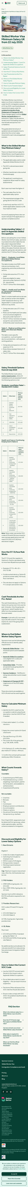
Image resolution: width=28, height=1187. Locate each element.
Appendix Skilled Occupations (13, 657)
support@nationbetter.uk (9, 1084)
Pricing (4, 1073)
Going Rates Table (9, 665)
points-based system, (9, 376)
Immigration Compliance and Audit (13, 1067)
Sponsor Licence (7, 1061)
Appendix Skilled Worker (11, 648)
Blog (3, 9)
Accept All (14, 1174)
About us (5, 1076)
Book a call (22, 3)
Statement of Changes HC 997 (13, 681)
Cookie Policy (21, 1168)
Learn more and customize (14, 1183)
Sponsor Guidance (9, 673)
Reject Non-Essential (14, 1178)
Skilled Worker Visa (8, 1064)
